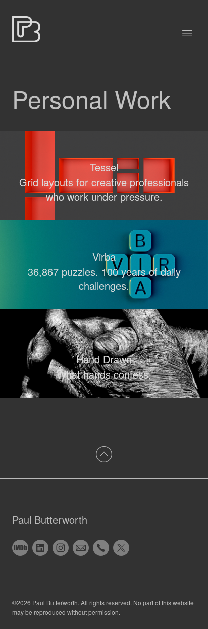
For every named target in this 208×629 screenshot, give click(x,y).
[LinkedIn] (40, 548)
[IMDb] (20, 548)
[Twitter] (121, 548)
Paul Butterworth (49, 519)
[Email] (81, 548)
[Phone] (101, 548)
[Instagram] (61, 548)
